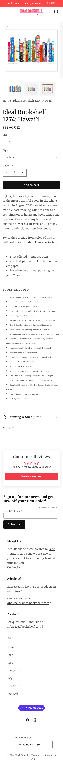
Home (7, 100)
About (10, 662)
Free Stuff (13, 686)
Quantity (8, 165)
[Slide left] (3, 89)
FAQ (9, 678)
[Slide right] (59, 89)
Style (5, 150)
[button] (7, 11)
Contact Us (14, 670)
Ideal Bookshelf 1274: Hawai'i (32, 100)
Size (5, 134)
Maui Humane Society (42, 242)
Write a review (31, 476)
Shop (10, 654)
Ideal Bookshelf (23, 755)
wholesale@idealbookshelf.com (28, 603)
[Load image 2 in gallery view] (31, 89)
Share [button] (10, 428)
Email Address (12, 511)
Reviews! (12, 693)
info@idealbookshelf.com (24, 626)
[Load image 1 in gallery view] (15, 89)
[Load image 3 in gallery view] (47, 89)
